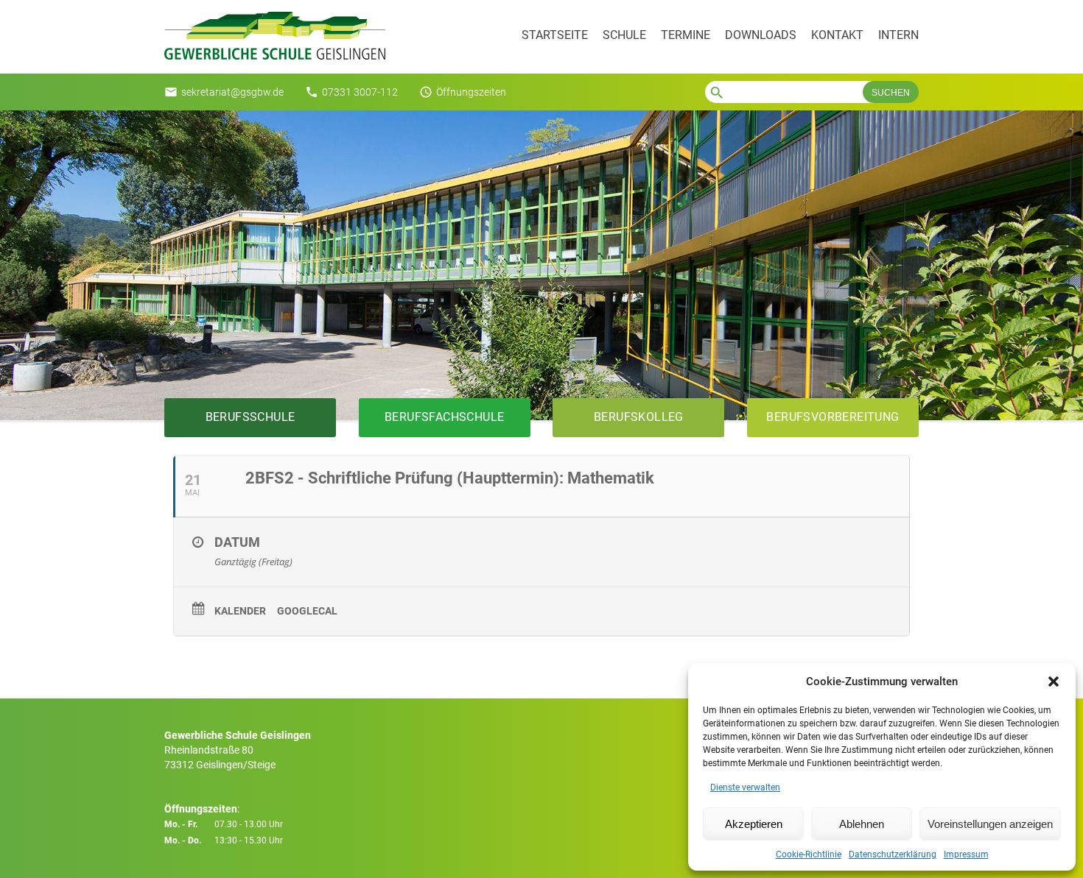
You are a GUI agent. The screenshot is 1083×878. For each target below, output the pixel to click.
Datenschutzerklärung (892, 854)
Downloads (760, 35)
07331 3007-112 (360, 92)
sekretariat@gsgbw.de (232, 92)
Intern (898, 35)
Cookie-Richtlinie (808, 854)
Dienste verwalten (745, 787)
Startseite (555, 35)
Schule (624, 35)
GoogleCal (307, 611)
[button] (1053, 681)
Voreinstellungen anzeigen (990, 824)
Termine (685, 35)
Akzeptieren (753, 824)
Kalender (240, 611)
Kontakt (837, 35)
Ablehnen (861, 824)
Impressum (966, 854)
